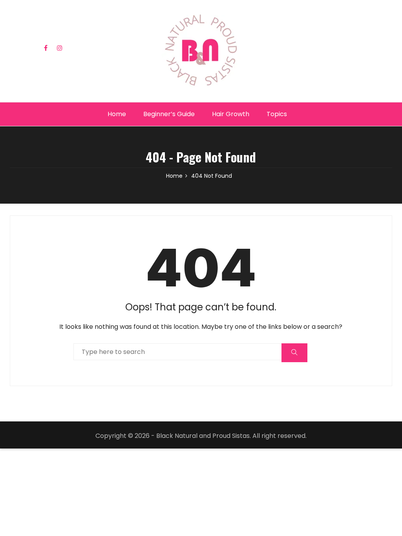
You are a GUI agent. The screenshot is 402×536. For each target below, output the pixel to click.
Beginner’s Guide (169, 114)
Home (117, 114)
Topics (277, 114)
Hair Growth (230, 114)
